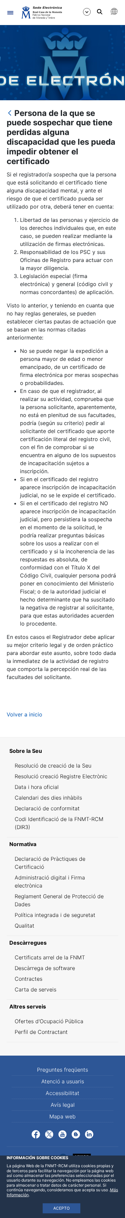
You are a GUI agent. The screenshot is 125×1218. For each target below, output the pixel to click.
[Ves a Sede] (41, 12)
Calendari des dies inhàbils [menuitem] (48, 797)
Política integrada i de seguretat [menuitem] (55, 915)
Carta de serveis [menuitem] (35, 989)
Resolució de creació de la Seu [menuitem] (53, 765)
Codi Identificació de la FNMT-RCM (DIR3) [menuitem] (59, 823)
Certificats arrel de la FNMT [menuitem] (50, 957)
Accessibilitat (62, 1093)
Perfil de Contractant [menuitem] (41, 1032)
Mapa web (62, 1116)
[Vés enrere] (10, 113)
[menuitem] (62, 751)
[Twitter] (49, 1133)
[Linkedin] (89, 1133)
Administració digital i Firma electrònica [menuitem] (50, 881)
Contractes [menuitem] (28, 978)
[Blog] (76, 1133)
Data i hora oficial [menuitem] (37, 787)
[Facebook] (36, 1133)
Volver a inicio (24, 714)
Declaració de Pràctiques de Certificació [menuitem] (50, 862)
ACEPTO (61, 1208)
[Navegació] (10, 12)
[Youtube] (62, 1133)
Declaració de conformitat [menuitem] (47, 808)
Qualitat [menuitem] (24, 925)
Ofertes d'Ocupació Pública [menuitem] (49, 1021)
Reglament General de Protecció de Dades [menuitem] (59, 900)
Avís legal (63, 1104)
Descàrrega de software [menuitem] (45, 968)
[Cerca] (100, 11)
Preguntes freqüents (62, 1069)
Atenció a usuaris (62, 1081)
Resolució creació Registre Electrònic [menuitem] (61, 776)
